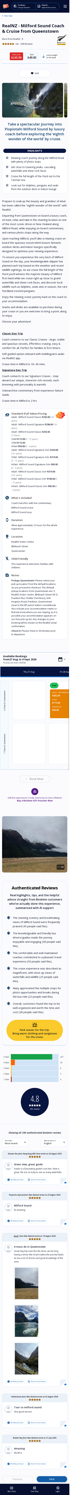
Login (58, 1489)
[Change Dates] (62, 659)
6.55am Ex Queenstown (4, 700)
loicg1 (16, 1236)
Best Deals (12, 1489)
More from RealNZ (13, 39)
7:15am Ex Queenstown (4, 744)
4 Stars (6, 1062)
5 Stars (6, 1057)
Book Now (36, 778)
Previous (17, 1479)
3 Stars (6, 1068)
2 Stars (6, 1074)
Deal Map (34, 1489)
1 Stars (6, 1079)
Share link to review (36, 1179)
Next (52, 1479)
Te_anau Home (2, 16)
